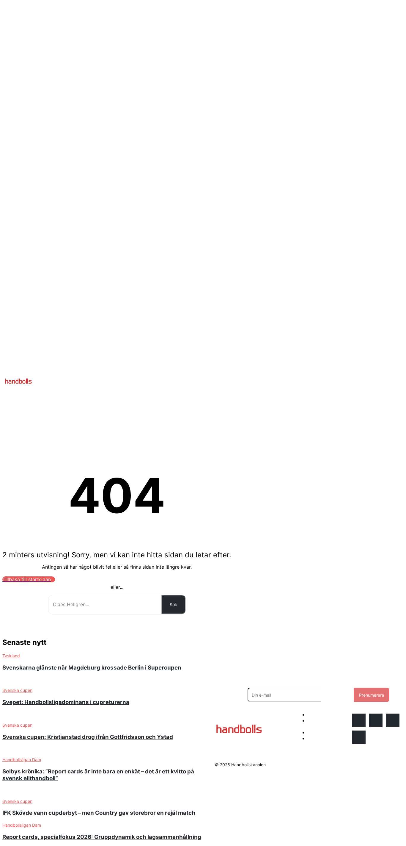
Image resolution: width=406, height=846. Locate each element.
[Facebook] (376, 720)
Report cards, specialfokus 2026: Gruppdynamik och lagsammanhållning (101, 837)
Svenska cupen (17, 801)
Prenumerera (371, 695)
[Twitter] (392, 720)
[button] (218, 381)
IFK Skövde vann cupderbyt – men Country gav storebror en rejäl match (98, 812)
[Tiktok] (359, 737)
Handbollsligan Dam (21, 825)
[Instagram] (359, 720)
